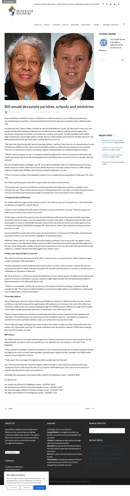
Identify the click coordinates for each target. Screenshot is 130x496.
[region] (26, 482)
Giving (96, 25)
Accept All (39, 487)
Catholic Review (62, 4)
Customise (13, 487)
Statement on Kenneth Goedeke (111, 162)
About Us (38, 25)
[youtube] (114, 4)
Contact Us (38, 4)
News (58, 112)
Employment (79, 4)
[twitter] (110, 4)
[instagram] (118, 4)
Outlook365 (95, 4)
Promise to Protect (111, 25)
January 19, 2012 (45, 112)
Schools (65, 25)
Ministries (75, 25)
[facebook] (103, 4)
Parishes (56, 25)
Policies (71, 4)
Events (46, 25)
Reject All (27, 487)
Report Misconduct (49, 4)
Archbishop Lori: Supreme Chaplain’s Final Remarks (106, 458)
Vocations (85, 25)
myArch (87, 4)
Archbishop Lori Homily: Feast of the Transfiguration (107, 453)
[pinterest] (106, 4)
